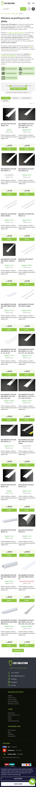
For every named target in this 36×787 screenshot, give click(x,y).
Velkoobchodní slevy (13, 721)
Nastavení (18, 778)
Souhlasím (18, 784)
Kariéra (10, 717)
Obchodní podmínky (13, 702)
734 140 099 (15, 673)
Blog (9, 732)
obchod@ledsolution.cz (18, 676)
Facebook (14, 679)
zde (19, 775)
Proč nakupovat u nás (13, 715)
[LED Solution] (7, 3)
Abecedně (5, 101)
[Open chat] (32, 782)
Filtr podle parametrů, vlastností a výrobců (17, 92)
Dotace (10, 719)
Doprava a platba (12, 700)
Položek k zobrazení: (18, 88)
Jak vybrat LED (11, 736)
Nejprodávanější (26, 98)
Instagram (14, 682)
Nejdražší (15, 98)
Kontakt (10, 696)
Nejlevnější (5, 98)
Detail (9, 149)
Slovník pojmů (11, 730)
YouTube (13, 685)
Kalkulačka (10, 734)
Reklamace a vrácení (13, 704)
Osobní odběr (11, 698)
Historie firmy (11, 713)
